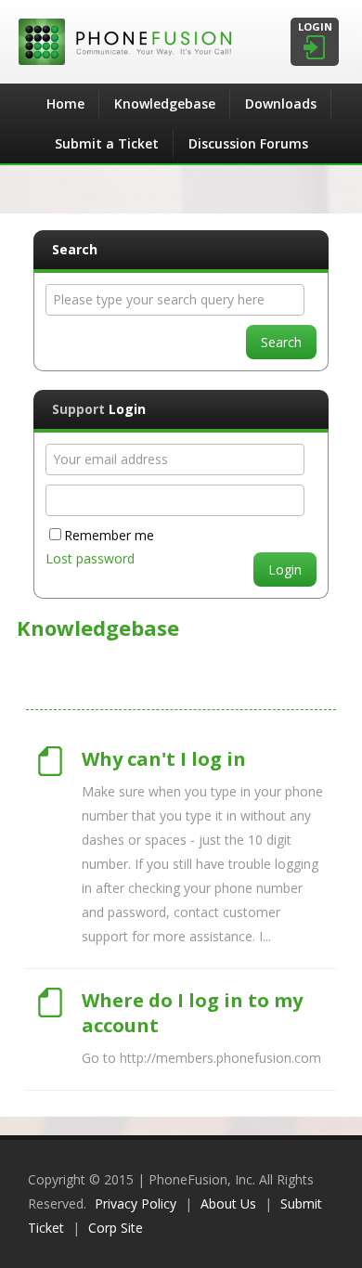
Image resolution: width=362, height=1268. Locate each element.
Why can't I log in (164, 758)
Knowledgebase (164, 103)
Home (65, 103)
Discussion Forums (248, 143)
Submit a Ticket (107, 143)
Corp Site (115, 1227)
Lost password (90, 558)
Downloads (281, 103)
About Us (228, 1203)
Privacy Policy (135, 1203)
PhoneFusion (181, 42)
